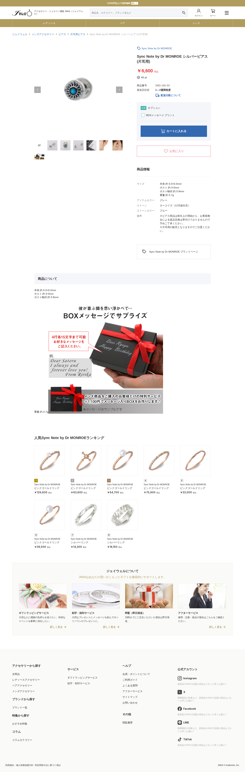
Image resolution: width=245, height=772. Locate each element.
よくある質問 (130, 685)
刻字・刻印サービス (78, 683)
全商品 (16, 674)
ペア (122, 23)
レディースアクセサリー (26, 679)
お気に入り (176, 151)
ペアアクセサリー (22, 685)
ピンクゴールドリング (46, 488)
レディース (49, 23)
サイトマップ (130, 697)
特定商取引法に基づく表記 (48, 765)
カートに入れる (176, 131)
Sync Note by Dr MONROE (157, 48)
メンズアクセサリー (23, 691)
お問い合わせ (130, 702)
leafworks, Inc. (233, 765)
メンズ (196, 23)
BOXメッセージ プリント (160, 115)
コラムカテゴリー (22, 740)
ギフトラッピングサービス (82, 677)
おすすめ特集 (19, 723)
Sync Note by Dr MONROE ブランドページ (170, 251)
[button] (37, 90)
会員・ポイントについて (136, 674)
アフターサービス (132, 691)
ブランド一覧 (19, 707)
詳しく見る (56, 626)
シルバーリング (79, 542)
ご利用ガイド (130, 679)
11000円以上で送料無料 (122, 3)
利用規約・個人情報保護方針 (19, 765)
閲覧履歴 (127, 722)
